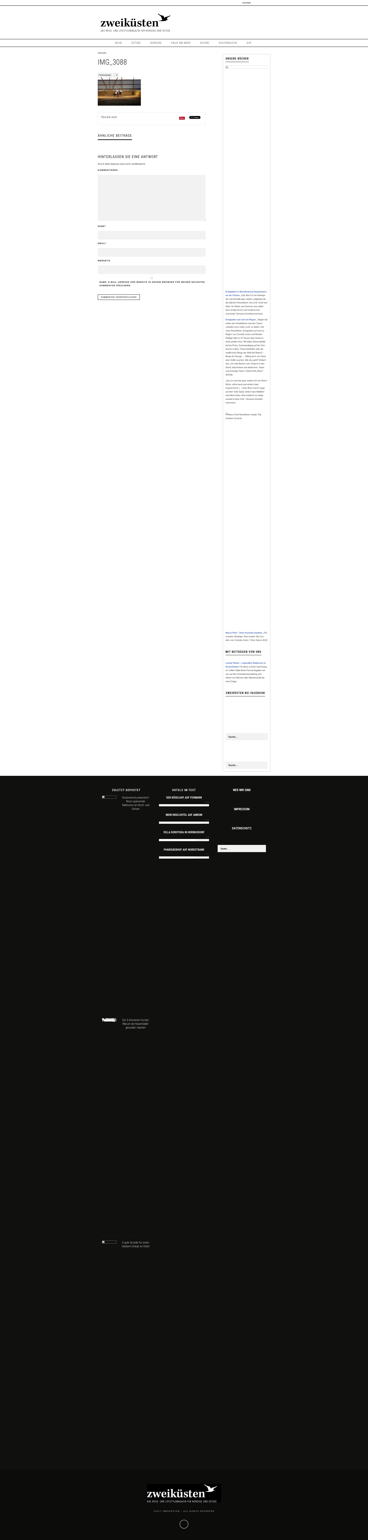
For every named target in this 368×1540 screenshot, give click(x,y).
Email (102, 243)
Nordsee (156, 42)
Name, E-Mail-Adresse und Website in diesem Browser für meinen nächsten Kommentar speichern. (152, 284)
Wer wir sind (242, 790)
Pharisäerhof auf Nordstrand (184, 849)
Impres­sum (242, 809)
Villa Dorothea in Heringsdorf (184, 832)
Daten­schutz (242, 828)
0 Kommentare (105, 75)
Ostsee (136, 42)
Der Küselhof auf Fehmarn (184, 797)
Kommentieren (108, 170)
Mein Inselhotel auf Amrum (184, 815)
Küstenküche (228, 42)
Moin (118, 42)
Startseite (102, 53)
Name (102, 226)
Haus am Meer (181, 42)
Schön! (205, 42)
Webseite (104, 260)
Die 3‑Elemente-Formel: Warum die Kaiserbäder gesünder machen (135, 1023)
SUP (249, 42)
